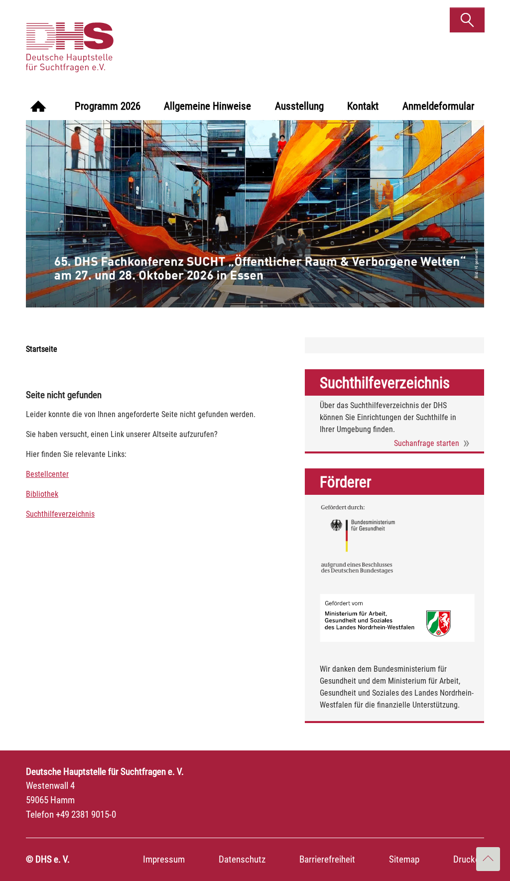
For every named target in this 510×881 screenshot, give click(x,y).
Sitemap (404, 859)
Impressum (164, 859)
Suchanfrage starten (426, 443)
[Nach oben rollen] (488, 859)
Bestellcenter (47, 474)
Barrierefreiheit (327, 859)
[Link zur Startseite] (102, 37)
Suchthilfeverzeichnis (60, 514)
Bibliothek (42, 494)
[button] (467, 19)
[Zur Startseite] (38, 107)
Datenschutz (242, 859)
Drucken (468, 859)
